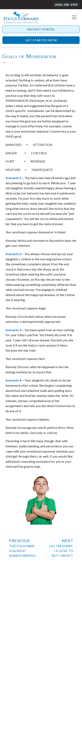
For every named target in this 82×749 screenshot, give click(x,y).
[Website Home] (21, 17)
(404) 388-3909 (66, 4)
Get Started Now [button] (41, 40)
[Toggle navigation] (74, 17)
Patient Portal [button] (41, 29)
